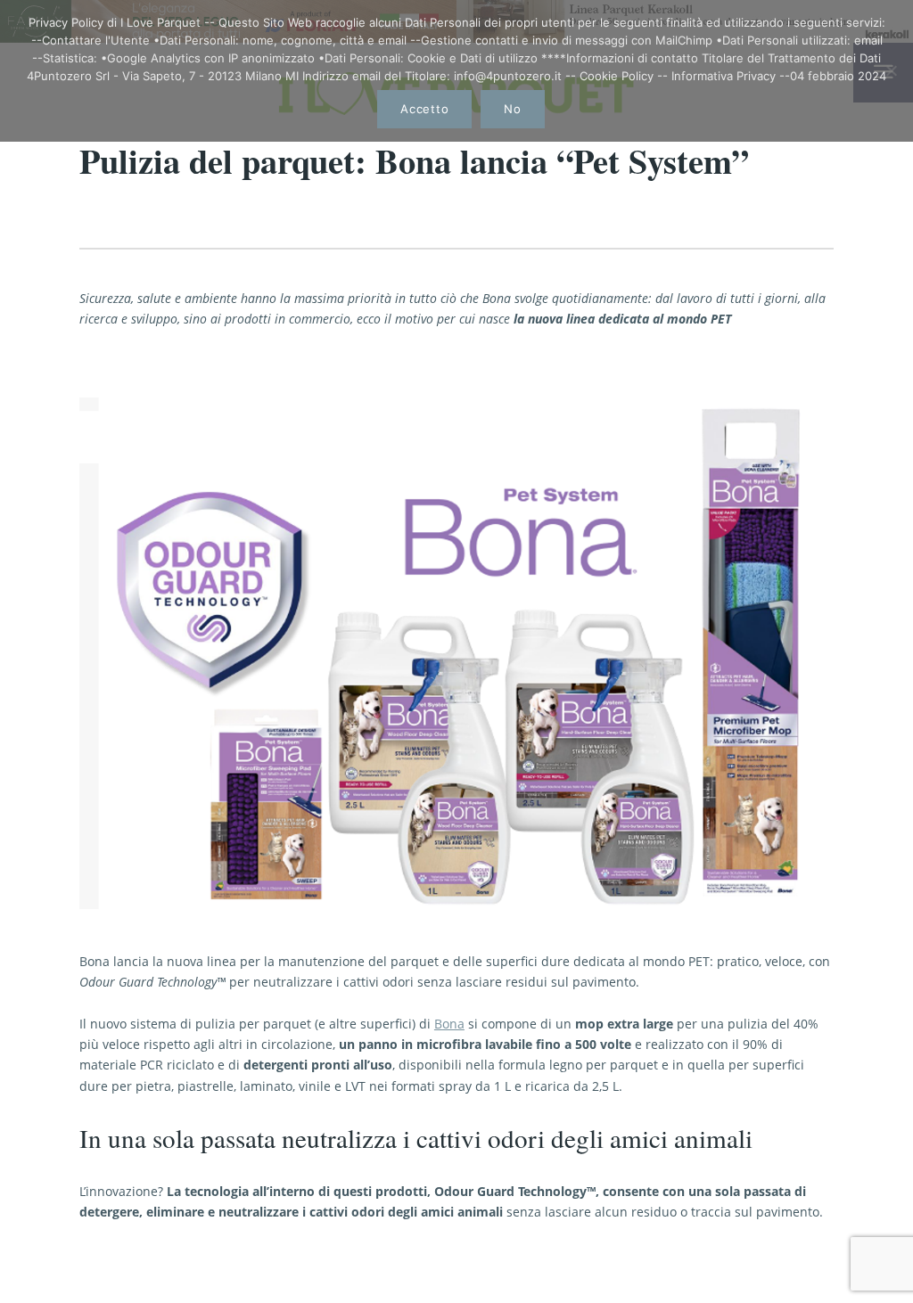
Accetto (424, 109)
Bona (449, 1023)
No (513, 109)
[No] (891, 70)
